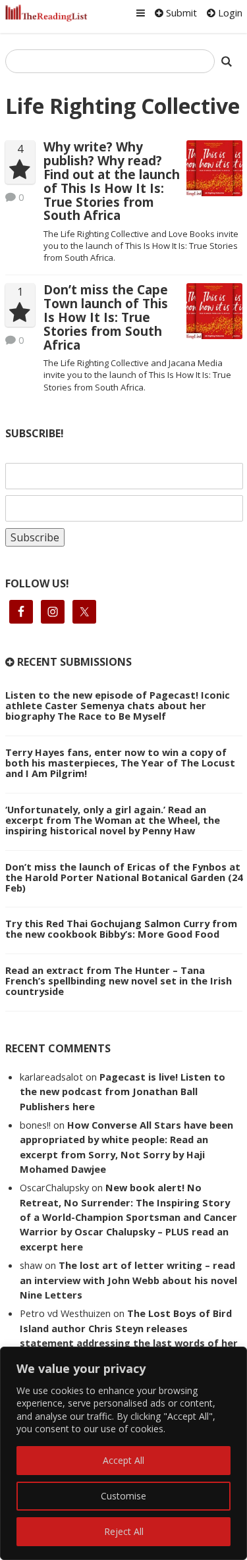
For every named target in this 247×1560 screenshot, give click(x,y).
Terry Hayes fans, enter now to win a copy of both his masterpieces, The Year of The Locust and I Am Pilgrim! (120, 762)
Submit (180, 12)
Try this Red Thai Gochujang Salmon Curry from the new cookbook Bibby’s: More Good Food (121, 928)
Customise (123, 1496)
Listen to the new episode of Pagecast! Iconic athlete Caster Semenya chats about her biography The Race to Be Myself (117, 705)
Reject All (124, 1531)
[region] (123, 1453)
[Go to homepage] (46, 13)
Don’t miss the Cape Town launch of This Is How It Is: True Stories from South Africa (105, 317)
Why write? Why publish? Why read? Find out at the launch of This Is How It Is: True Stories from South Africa (111, 181)
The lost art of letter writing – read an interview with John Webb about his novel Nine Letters (128, 1279)
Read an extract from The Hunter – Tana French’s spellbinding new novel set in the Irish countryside (118, 980)
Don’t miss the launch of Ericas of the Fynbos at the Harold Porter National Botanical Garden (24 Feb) (123, 877)
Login (228, 12)
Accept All (123, 1460)
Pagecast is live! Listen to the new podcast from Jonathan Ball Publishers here (122, 1091)
